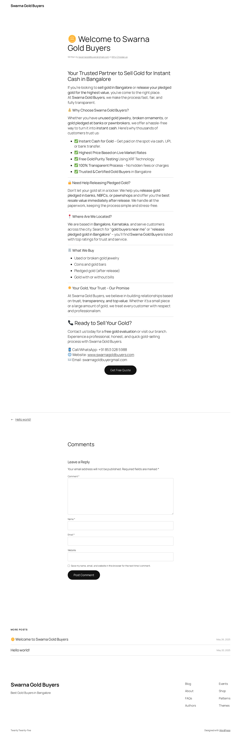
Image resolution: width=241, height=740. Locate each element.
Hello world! (23, 419)
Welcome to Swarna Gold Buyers (41, 639)
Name (71, 519)
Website (72, 550)
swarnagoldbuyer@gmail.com (94, 56)
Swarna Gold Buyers (27, 5)
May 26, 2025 (223, 639)
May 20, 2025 (223, 650)
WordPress (224, 730)
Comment (73, 476)
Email (71, 534)
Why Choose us (120, 56)
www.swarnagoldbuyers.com (111, 354)
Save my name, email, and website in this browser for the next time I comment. (110, 565)
